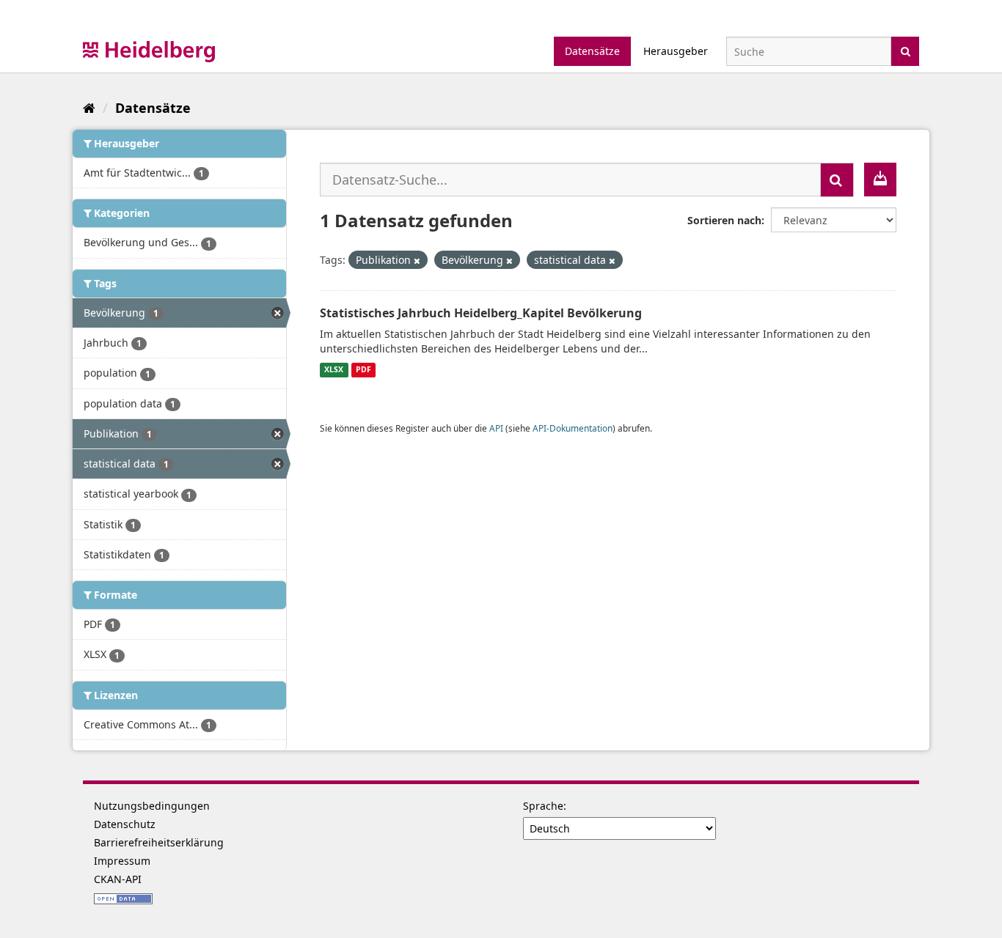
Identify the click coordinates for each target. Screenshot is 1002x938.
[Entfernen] (417, 260)
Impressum (122, 861)
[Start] (89, 108)
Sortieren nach (724, 220)
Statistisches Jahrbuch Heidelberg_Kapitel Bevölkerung (481, 313)
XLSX (333, 370)
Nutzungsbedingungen (152, 806)
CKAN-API (118, 879)
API (496, 428)
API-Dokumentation (572, 428)
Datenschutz (125, 824)
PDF (363, 370)
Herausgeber (675, 51)
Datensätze (592, 51)
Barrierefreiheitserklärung (159, 842)
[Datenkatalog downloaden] (880, 179)
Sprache (543, 806)
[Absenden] (905, 50)
